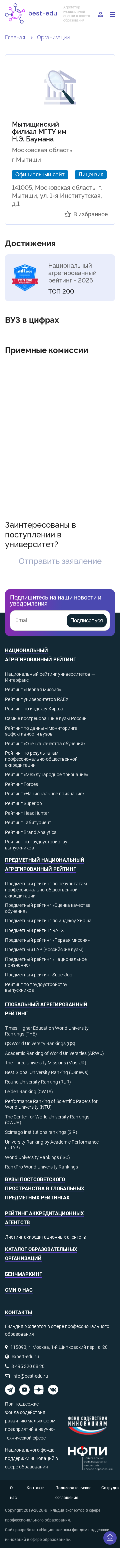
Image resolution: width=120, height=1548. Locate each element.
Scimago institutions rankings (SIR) (41, 1132)
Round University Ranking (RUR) (38, 1082)
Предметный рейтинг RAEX (34, 930)
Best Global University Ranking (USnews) (47, 1072)
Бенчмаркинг (23, 1274)
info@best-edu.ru (30, 1376)
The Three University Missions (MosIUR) (45, 1062)
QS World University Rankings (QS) (40, 1043)
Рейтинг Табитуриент (28, 822)
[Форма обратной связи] (110, 1538)
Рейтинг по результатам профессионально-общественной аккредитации (41, 758)
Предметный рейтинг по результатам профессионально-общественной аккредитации (46, 889)
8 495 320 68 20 (28, 1366)
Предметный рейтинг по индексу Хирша (48, 920)
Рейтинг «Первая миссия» (33, 689)
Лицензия (90, 174)
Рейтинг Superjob (23, 803)
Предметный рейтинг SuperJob (38, 974)
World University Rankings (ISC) (37, 1157)
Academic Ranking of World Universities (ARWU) (54, 1053)
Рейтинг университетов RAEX (37, 699)
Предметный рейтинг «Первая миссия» (47, 940)
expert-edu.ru (25, 1356)
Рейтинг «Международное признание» (46, 774)
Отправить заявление (60, 560)
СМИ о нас (19, 1290)
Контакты (36, 1488)
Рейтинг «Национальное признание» (44, 793)
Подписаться (86, 620)
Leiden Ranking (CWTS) (29, 1091)
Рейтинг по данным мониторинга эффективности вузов (41, 731)
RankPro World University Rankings (41, 1166)
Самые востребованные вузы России (46, 718)
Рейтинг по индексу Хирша (34, 708)
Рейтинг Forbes (21, 784)
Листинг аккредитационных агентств (45, 1237)
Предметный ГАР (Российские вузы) (44, 949)
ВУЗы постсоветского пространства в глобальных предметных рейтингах (44, 1189)
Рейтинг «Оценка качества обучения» (45, 743)
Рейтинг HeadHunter (27, 813)
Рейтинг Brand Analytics (30, 832)
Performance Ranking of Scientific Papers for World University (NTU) (51, 1104)
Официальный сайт (40, 174)
